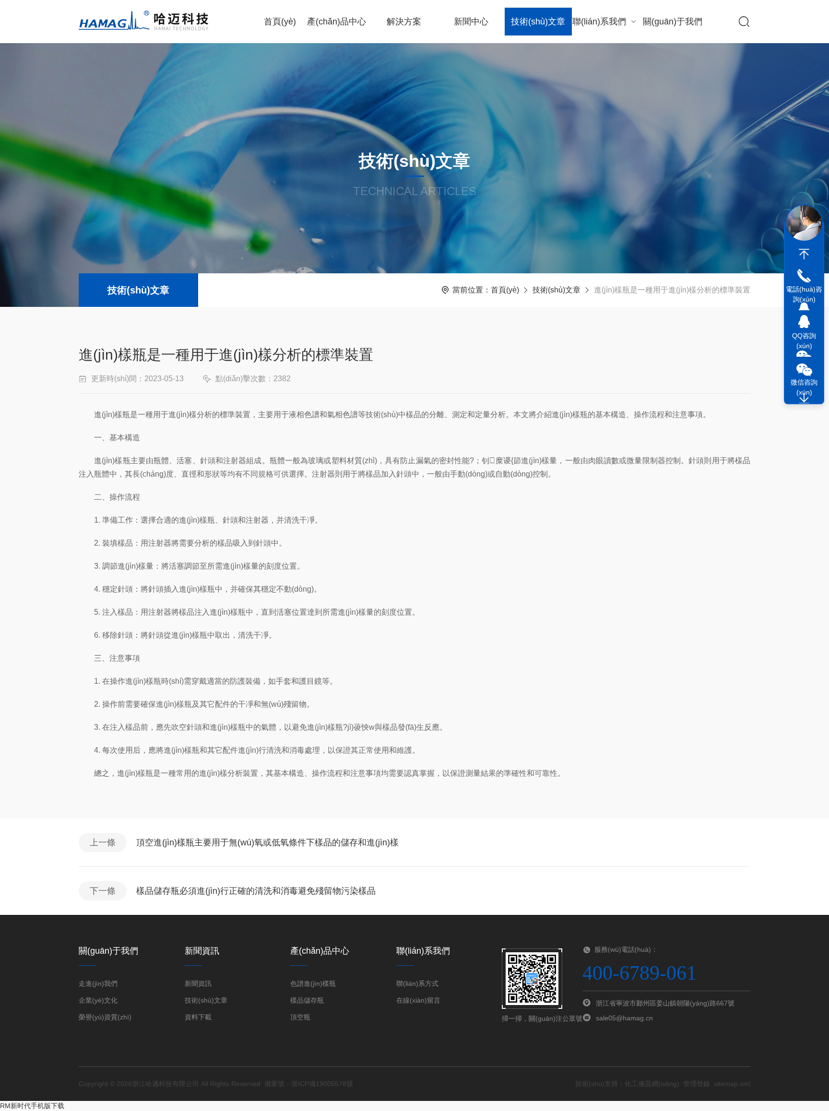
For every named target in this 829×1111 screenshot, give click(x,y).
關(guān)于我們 (672, 21)
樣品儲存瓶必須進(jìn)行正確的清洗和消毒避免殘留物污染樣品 (256, 891)
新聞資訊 (198, 983)
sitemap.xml (732, 1084)
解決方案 (404, 21)
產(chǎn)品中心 (336, 21)
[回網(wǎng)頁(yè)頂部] (804, 254)
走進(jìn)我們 (98, 983)
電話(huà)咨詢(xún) (804, 294)
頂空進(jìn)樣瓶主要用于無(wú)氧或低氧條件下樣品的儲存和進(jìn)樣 (267, 842)
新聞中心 (471, 21)
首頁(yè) (280, 21)
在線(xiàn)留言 (418, 1000)
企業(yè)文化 (98, 1000)
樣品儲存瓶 (307, 1000)
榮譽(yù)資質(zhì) (105, 1017)
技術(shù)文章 (538, 21)
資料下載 (198, 1017)
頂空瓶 (300, 1017)
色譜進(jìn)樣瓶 (313, 983)
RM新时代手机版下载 (32, 1106)
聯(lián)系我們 (599, 21)
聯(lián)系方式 (417, 983)
